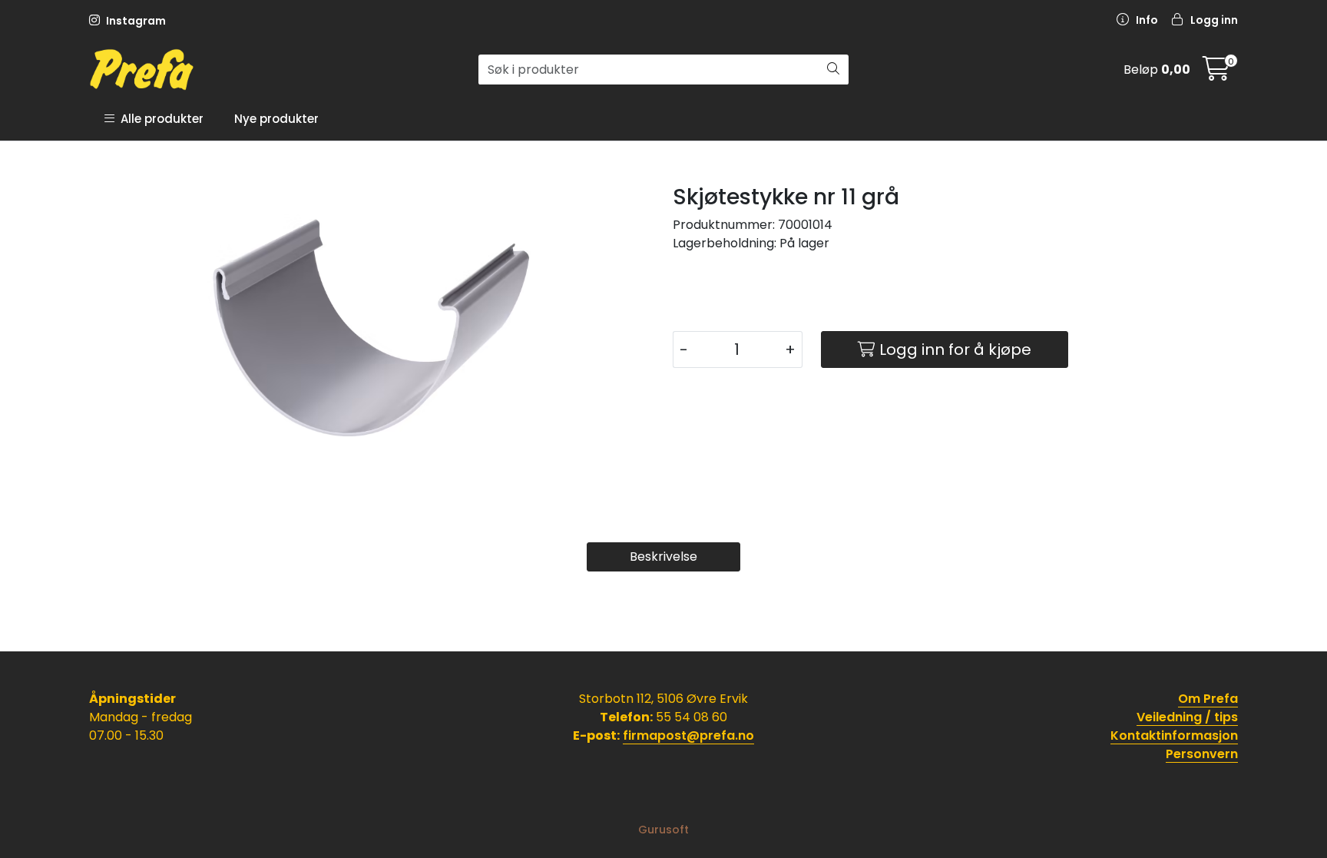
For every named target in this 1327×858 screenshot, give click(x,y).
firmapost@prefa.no (688, 735)
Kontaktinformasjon (1174, 735)
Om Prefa (1208, 698)
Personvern (1202, 754)
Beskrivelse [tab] (663, 556)
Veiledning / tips (1187, 717)
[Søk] (833, 70)
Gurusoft (663, 829)
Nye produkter (276, 119)
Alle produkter (159, 119)
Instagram (135, 20)
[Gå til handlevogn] (1216, 73)
